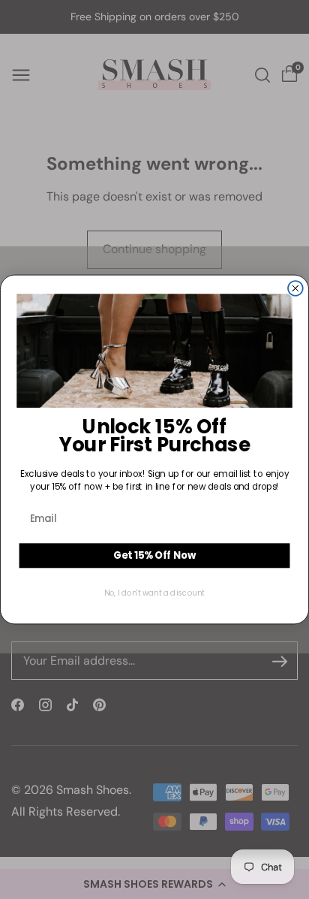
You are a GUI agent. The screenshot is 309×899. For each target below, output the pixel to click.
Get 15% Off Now (154, 555)
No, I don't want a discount (154, 592)
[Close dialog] (295, 288)
